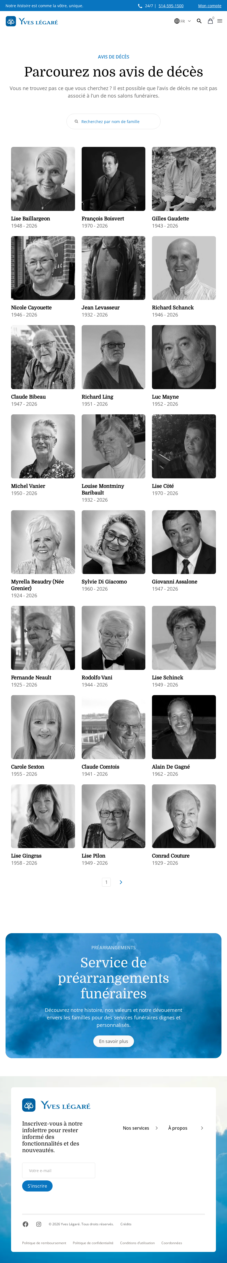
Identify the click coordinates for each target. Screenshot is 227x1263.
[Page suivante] (120, 882)
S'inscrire (37, 1186)
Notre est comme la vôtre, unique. (44, 5)
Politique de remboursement (44, 1243)
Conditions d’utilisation (137, 1243)
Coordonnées (171, 1243)
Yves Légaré (70, 1224)
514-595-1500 (171, 5)
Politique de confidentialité (93, 1243)
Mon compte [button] (209, 5)
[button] (199, 21)
